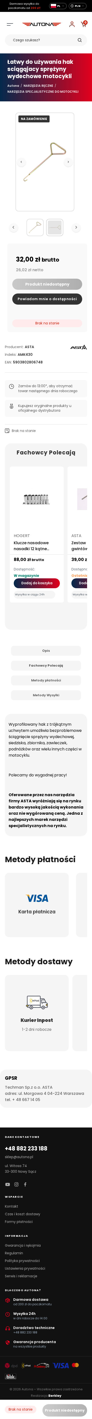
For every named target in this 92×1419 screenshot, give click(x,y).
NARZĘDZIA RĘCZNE (38, 86)
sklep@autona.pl (19, 1156)
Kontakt (11, 1206)
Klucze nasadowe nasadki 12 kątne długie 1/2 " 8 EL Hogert (36, 549)
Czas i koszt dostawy (22, 1214)
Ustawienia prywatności (25, 1268)
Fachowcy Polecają (46, 665)
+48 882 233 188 (26, 1149)
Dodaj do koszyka (37, 583)
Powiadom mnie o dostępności (47, 298)
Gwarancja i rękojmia (23, 1245)
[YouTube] (7, 1185)
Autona (13, 86)
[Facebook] (25, 1185)
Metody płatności (46, 680)
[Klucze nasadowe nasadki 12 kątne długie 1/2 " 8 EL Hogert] (37, 501)
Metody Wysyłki (46, 695)
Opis (46, 650)
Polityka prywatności (22, 1260)
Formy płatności (19, 1221)
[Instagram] (16, 1185)
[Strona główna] (41, 25)
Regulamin (14, 1253)
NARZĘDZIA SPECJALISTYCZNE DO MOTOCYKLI (43, 92)
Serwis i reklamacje (21, 1276)
